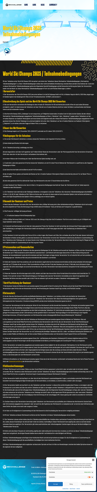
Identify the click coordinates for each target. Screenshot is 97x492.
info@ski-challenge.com (42, 467)
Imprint (78, 488)
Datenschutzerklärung (16, 361)
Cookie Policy (66, 488)
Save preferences (86, 484)
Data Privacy (72, 488)
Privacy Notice (40, 484)
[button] (93, 460)
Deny (71, 484)
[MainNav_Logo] (14, 4)
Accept (55, 484)
